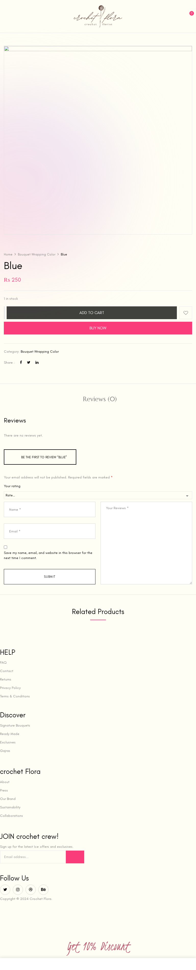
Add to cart (91, 312)
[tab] (100, 400)
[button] (188, 16)
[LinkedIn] (37, 362)
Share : (9, 362)
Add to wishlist (185, 312)
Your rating (12, 486)
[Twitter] (28, 362)
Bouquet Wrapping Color (36, 254)
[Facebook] (21, 362)
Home (8, 254)
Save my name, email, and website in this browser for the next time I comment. (48, 555)
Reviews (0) (100, 399)
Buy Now (98, 328)
